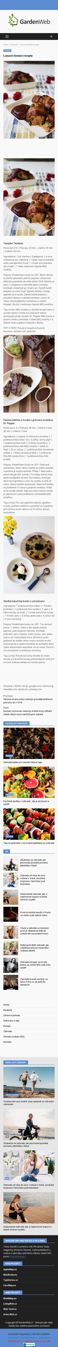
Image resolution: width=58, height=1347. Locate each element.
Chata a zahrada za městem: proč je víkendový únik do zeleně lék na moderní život (10, 931)
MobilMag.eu (9, 1298)
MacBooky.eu (10, 1274)
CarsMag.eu (9, 1285)
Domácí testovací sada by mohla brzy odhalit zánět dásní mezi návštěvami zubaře (27, 711)
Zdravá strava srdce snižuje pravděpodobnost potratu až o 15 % (28, 699)
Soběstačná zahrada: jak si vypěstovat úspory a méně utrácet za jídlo (10, 897)
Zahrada (7, 1031)
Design (7, 1026)
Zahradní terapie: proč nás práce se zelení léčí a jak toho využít (10, 965)
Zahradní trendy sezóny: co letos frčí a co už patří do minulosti (10, 982)
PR (7, 1137)
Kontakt (7, 1042)
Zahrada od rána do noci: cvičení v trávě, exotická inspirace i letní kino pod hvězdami (10, 880)
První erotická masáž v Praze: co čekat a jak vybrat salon (10, 914)
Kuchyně (7, 51)
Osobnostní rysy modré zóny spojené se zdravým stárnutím (29, 1082)
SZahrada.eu (44, 1337)
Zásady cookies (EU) (13, 1036)
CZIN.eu (28, 1341)
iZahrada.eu (13, 1337)
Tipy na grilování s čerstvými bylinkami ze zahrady (29, 824)
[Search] (51, 36)
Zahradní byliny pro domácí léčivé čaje (29, 743)
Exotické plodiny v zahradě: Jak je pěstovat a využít (29, 782)
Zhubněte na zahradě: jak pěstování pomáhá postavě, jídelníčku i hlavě (10, 863)
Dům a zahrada (42, 1341)
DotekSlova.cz (15, 1341)
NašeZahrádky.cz (29, 1337)
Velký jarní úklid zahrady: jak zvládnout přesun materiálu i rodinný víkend (10, 948)
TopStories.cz (10, 1280)
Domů (6, 1004)
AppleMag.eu (10, 1269)
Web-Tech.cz (10, 1309)
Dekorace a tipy (11, 1020)
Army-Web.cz (10, 1314)
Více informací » (18, 1256)
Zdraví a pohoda (11, 1015)
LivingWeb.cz (10, 1303)
